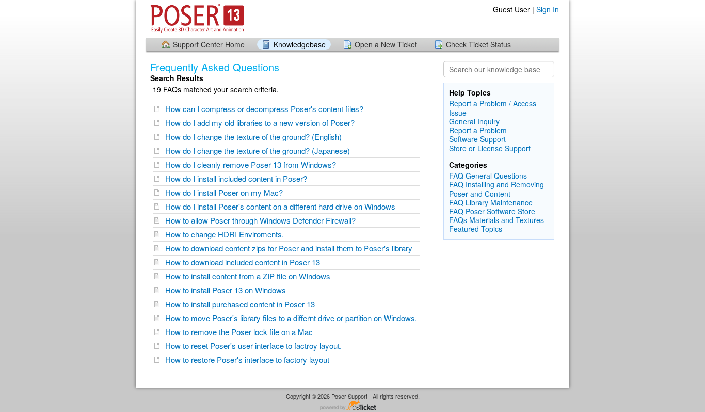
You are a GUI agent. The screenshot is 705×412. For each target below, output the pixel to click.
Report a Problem (478, 130)
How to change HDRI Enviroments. (224, 234)
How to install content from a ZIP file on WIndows (247, 276)
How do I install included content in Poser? (236, 178)
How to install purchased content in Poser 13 (240, 303)
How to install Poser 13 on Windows (225, 289)
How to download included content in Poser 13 (242, 262)
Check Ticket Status (478, 44)
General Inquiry (474, 121)
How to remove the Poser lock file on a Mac (239, 331)
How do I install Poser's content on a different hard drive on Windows (280, 206)
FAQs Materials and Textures (496, 220)
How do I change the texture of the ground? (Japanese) (257, 150)
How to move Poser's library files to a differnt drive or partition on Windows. (291, 317)
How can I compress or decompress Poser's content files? (264, 108)
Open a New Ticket (386, 44)
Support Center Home (209, 44)
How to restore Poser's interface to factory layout (247, 359)
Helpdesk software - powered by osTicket (352, 406)
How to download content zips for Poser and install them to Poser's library (288, 248)
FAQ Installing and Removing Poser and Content (496, 188)
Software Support (477, 139)
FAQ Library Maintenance (491, 202)
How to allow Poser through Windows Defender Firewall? (260, 220)
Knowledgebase (300, 44)
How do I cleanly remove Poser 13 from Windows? (250, 164)
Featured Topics (475, 229)
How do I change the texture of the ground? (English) (253, 136)
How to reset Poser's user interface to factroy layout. (253, 345)
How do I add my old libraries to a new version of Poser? (260, 122)
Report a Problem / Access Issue (492, 107)
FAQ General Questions (488, 175)
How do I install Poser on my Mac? (224, 192)
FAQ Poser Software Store (492, 211)
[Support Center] (196, 18)
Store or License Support (490, 148)
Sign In (547, 9)
